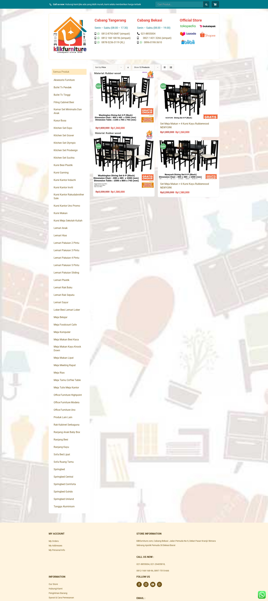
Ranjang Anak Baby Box (67, 432)
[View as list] (171, 67)
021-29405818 (157, 564)
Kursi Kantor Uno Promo (67, 205)
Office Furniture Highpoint (68, 394)
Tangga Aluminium (64, 506)
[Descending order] (128, 67)
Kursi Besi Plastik (63, 165)
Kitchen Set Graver (64, 135)
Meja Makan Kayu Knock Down (67, 348)
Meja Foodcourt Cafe (65, 324)
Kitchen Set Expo (63, 128)
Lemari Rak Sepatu (64, 294)
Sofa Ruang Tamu (64, 461)
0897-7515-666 (161, 570)
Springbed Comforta (65, 484)
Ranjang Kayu (61, 447)
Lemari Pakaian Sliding (66, 272)
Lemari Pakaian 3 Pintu (66, 250)
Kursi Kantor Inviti (63, 187)
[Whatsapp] (159, 584)
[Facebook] (139, 584)
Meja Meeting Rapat (65, 365)
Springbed (59, 469)
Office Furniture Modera (66, 402)
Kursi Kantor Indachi (65, 180)
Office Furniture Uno (64, 409)
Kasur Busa (60, 120)
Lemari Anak (60, 228)
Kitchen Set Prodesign (66, 150)
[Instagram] (146, 584)
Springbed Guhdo (63, 491)
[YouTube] (152, 584)
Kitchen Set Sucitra (64, 157)
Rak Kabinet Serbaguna (66, 424)
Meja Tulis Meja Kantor (66, 387)
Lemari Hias (60, 235)
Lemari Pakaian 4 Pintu (66, 257)
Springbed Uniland (64, 499)
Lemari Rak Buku (63, 287)
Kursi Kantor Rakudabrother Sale (69, 196)
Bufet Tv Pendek (62, 87)
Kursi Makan (60, 213)
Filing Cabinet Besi (64, 102)
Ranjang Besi (61, 439)
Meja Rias (59, 372)
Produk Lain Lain (63, 417)
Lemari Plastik (61, 280)
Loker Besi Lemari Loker (67, 309)
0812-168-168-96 (144, 570)
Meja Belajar (60, 317)
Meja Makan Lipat (64, 357)
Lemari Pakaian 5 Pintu (66, 265)
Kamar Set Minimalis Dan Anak (68, 111)
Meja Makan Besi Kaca (66, 339)
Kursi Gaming (61, 172)
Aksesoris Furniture (64, 80)
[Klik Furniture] (70, 17)
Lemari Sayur (61, 302)
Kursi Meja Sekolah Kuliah (68, 220)
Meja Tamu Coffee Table (67, 380)
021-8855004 (143, 564)
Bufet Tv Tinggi (62, 94)
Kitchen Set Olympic (65, 142)
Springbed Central (63, 476)
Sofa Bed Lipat (62, 454)
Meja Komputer (62, 332)
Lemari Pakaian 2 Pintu (66, 242)
